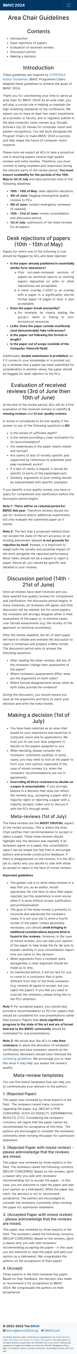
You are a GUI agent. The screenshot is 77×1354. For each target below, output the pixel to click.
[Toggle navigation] (69, 5)
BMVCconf (52, 1330)
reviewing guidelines (17, 1058)
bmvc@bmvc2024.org (22, 1330)
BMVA (35, 1326)
